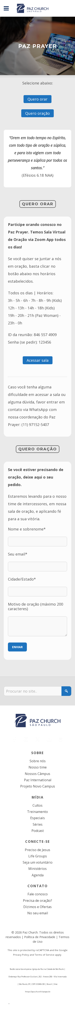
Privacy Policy (21, 954)
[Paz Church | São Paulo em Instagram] (26, 739)
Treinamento (37, 811)
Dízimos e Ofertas (37, 907)
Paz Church (30, 932)
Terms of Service (44, 954)
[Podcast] (61, 739)
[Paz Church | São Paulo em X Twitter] (37, 739)
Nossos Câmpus (37, 773)
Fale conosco (38, 894)
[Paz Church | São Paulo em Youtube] (49, 739)
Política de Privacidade (39, 937)
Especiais (37, 818)
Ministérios (37, 868)
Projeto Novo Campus (37, 786)
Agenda (38, 875)
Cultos (37, 805)
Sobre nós (38, 761)
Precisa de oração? (37, 900)
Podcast (37, 830)
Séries (37, 824)
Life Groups (37, 856)
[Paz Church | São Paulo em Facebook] (15, 739)
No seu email (37, 913)
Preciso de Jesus (37, 850)
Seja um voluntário (37, 862)
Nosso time (38, 767)
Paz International (37, 780)
